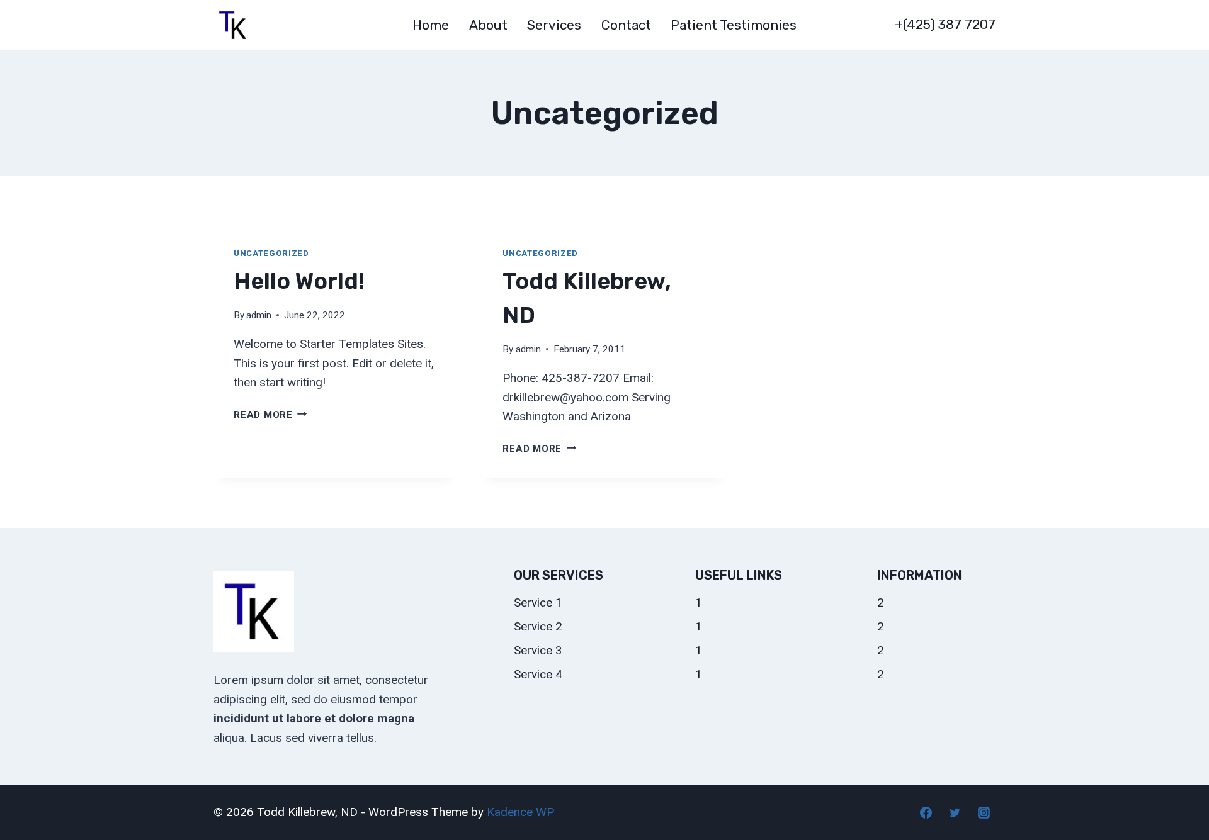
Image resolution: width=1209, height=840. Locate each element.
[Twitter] (955, 812)
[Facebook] (926, 812)
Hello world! (299, 280)
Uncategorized (271, 253)
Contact (626, 25)
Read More (270, 414)
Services (554, 25)
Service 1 (538, 602)
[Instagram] (984, 812)
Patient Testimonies (734, 25)
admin (258, 315)
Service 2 (538, 626)
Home (430, 25)
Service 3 (538, 650)
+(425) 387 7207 (945, 24)
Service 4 (538, 674)
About (488, 25)
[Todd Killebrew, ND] (233, 25)
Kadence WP (520, 812)
